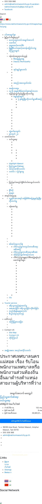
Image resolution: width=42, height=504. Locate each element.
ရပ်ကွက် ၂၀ (13, 134)
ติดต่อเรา (8, 472)
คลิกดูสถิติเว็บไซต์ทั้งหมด (21, 421)
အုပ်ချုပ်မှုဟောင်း (20, 69)
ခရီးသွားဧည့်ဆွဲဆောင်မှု (18, 306)
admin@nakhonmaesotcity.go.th (16, 435)
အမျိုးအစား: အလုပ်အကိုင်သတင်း (17, 350)
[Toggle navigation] (1, 30)
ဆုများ (11, 193)
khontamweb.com (19, 455)
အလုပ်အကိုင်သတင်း (17, 169)
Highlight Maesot (16, 163)
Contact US (14, 335)
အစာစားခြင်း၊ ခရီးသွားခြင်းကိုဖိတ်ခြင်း (24, 308)
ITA (10, 297)
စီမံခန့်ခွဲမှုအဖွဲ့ (18, 59)
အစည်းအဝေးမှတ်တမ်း (22, 83)
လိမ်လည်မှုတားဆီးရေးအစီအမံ (25, 252)
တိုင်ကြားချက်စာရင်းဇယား (23, 255)
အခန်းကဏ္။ (14, 88)
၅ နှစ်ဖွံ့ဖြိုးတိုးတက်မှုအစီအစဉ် (30, 99)
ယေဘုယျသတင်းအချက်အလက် (21, 40)
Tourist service (10, 303)
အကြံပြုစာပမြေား (16, 322)
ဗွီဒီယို (11, 190)
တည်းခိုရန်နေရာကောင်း (18, 311)
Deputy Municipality (21, 61)
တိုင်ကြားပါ (13, 338)
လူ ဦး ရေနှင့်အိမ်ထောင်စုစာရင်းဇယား (23, 91)
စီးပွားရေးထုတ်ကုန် (16, 314)
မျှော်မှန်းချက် (18, 96)
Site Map (12, 332)
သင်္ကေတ (12, 43)
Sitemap (7, 470)
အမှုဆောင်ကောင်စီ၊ (16, 45)
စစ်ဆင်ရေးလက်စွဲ (16, 244)
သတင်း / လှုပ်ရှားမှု (16, 171)
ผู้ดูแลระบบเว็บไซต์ (7, 464)
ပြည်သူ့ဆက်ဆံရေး (16, 166)
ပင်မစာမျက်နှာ (10, 35)
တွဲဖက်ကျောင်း (14, 131)
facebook (8, 9)
